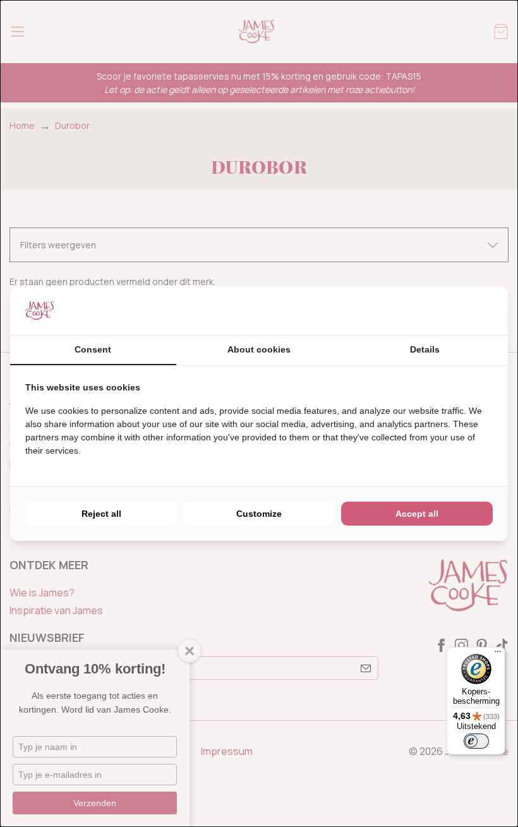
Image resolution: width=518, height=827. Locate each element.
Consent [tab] (93, 349)
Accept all (416, 514)
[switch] (476, 741)
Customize (259, 514)
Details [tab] (425, 349)
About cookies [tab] (259, 349)
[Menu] (497, 654)
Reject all (101, 514)
